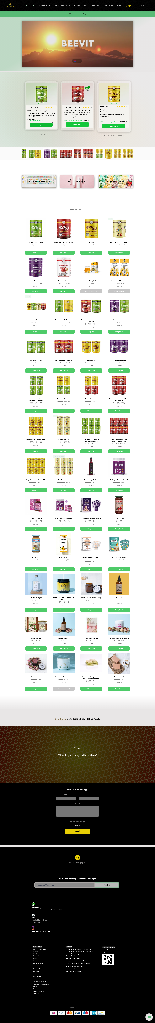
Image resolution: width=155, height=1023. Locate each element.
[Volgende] (143, 754)
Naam (65, 794)
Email (88, 794)
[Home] (77, 857)
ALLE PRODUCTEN (77, 209)
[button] (128, 6)
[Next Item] (129, 154)
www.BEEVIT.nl (75, 1007)
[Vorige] (12, 754)
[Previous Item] (25, 154)
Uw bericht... (77, 803)
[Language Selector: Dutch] (77, 61)
